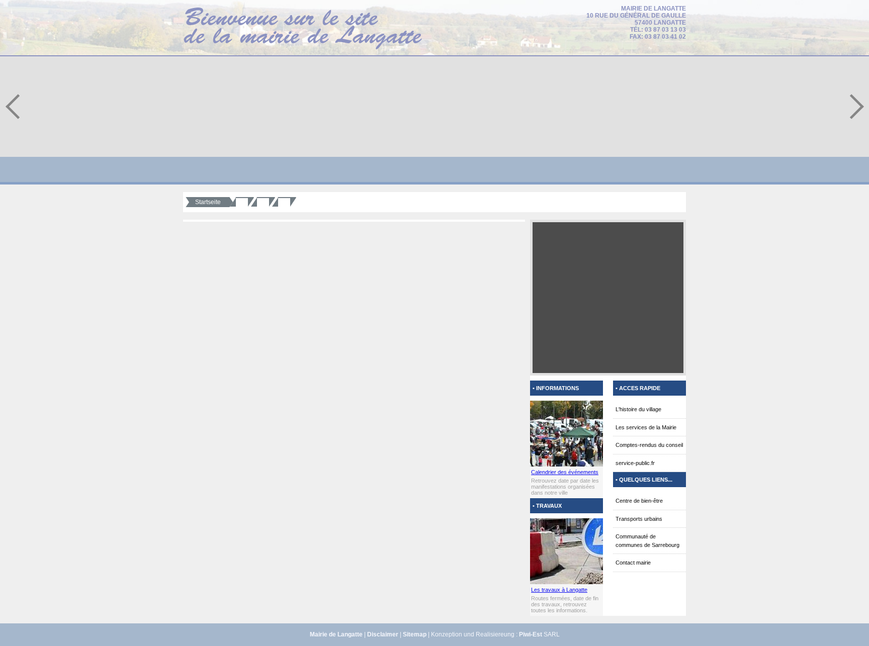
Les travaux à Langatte (559, 590)
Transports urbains (639, 519)
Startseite (208, 202)
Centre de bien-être (639, 501)
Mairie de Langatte (336, 634)
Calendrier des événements (564, 472)
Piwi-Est (530, 634)
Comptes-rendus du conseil (649, 445)
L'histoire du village (638, 409)
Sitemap (414, 634)
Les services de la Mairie (646, 427)
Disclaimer (382, 634)
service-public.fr (635, 463)
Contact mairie (633, 563)
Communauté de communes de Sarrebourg (647, 540)
